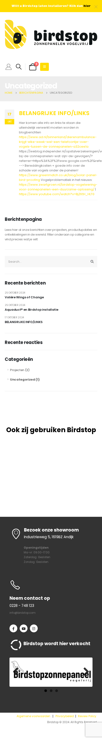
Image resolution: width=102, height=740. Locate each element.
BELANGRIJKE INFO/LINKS (54, 113)
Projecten (17, 370)
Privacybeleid (65, 716)
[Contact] (51, 584)
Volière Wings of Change (24, 297)
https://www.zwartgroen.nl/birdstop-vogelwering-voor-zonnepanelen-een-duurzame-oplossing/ (58, 187)
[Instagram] (34, 628)
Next (84, 672)
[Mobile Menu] (44, 67)
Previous (17, 672)
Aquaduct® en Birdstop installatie (31, 309)
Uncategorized (22, 379)
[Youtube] (24, 628)
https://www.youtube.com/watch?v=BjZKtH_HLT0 (56, 194)
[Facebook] (13, 628)
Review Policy (87, 716)
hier (87, 6)
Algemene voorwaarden (33, 716)
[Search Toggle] (18, 67)
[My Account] (8, 67)
